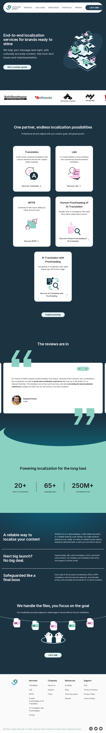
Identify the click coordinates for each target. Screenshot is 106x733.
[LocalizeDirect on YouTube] (101, 730)
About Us (51, 685)
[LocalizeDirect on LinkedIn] (91, 730)
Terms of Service (90, 690)
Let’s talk (53, 655)
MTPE (31, 694)
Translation (33, 685)
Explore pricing (53, 314)
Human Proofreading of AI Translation (36, 701)
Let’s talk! (94, 7)
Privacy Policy (89, 694)
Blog (67, 690)
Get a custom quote (17, 67)
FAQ (85, 685)
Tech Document (71, 694)
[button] (80, 369)
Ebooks (68, 698)
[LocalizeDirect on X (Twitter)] (96, 730)
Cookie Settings (89, 698)
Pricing (78, 8)
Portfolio (67, 8)
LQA (30, 690)
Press (50, 694)
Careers (51, 690)
